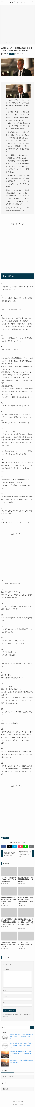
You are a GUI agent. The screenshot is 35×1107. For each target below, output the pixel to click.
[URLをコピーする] (31, 846)
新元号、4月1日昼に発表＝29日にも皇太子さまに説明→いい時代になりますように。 (21, 1036)
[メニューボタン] (2, 2)
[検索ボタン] (32, 2)
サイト (5, 1002)
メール (5, 996)
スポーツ (12, 53)
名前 (4, 990)
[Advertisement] (17, 23)
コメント (6, 969)
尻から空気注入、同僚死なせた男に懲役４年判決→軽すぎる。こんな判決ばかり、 (21, 1045)
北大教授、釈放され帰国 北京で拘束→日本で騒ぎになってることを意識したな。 (21, 1053)
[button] (3, 846)
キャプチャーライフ (17, 2)
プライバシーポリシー (17, 1101)
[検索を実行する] (32, 1027)
